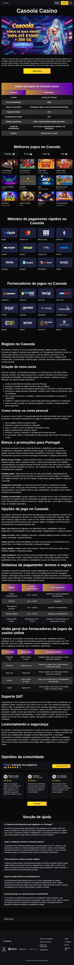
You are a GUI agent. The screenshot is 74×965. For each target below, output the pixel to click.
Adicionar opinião (61, 766)
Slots (63, 154)
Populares (8, 154)
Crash (45, 154)
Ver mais (37, 803)
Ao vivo (26, 154)
